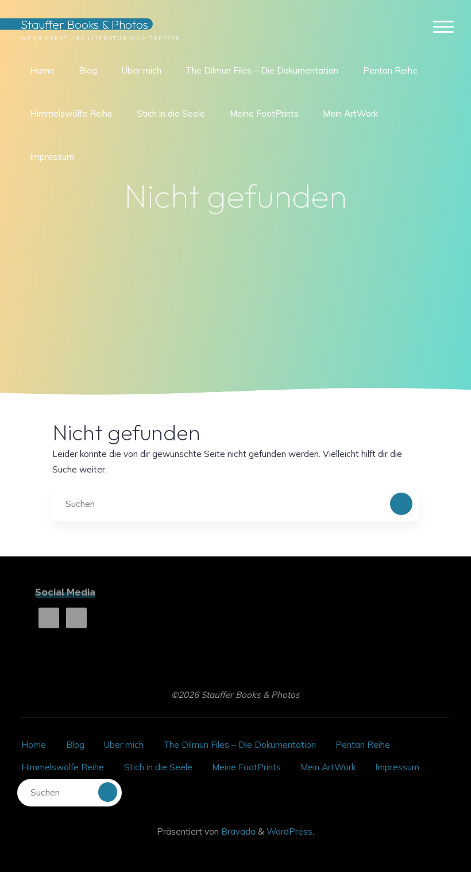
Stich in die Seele (158, 767)
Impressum (397, 767)
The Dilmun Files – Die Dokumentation (239, 744)
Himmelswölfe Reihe (62, 767)
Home (33, 744)
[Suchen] (401, 504)
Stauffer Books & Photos (84, 24)
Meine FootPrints (246, 767)
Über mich (124, 744)
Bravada (237, 831)
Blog (75, 744)
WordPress (289, 831)
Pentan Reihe (362, 744)
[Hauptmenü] (443, 27)
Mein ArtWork (328, 767)
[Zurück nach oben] (426, 827)
